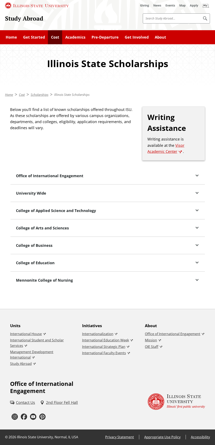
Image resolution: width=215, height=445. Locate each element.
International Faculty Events (104, 353)
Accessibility (200, 437)
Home (11, 37)
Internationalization (97, 334)
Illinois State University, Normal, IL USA (47, 437)
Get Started (34, 37)
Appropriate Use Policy (162, 437)
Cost (55, 37)
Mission (151, 340)
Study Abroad (24, 18)
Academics (75, 37)
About (160, 37)
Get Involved (137, 37)
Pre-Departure (105, 37)
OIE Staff (151, 346)
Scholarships (39, 94)
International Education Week (105, 340)
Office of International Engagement (172, 334)
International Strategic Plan (103, 346)
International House (26, 334)
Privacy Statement (119, 437)
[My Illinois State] (206, 5)
